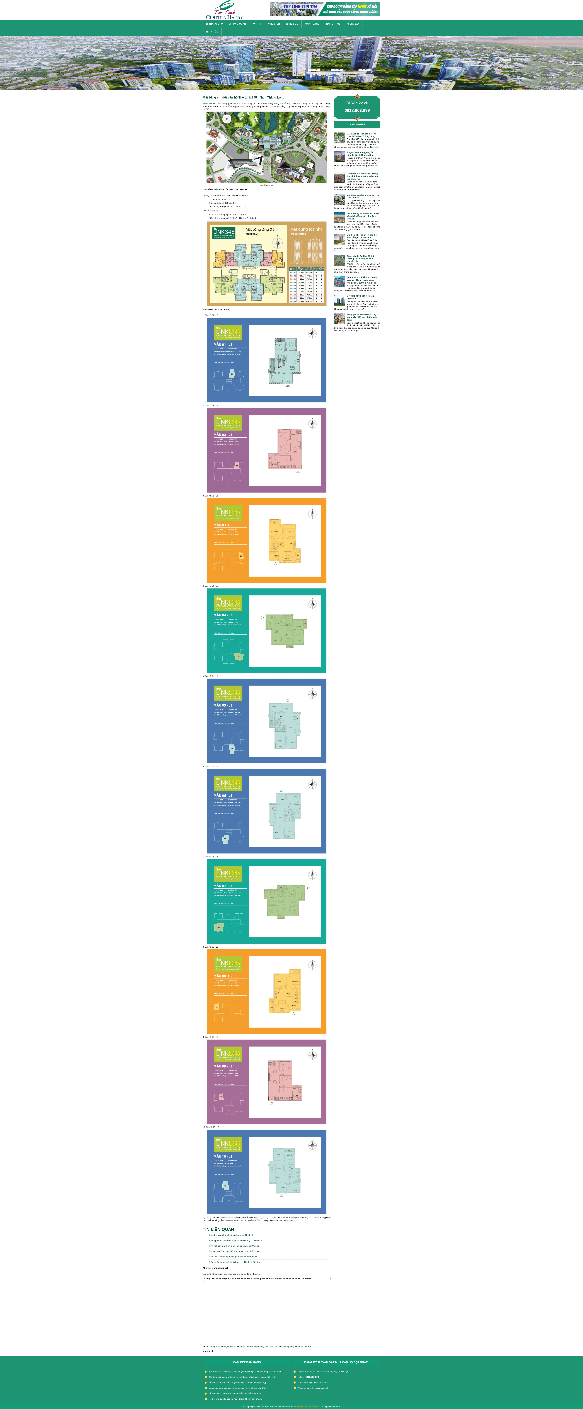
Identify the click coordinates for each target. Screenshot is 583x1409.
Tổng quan (239, 24)
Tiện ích (275, 24)
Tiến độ (293, 24)
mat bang (258, 1346)
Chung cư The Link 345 (214, 195)
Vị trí (257, 24)
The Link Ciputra (303, 1346)
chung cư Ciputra (310, 1217)
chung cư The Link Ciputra (240, 1346)
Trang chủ (215, 24)
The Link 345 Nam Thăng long (279, 1346)
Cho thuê (334, 24)
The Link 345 (209, 103)
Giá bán (354, 24)
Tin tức (213, 32)
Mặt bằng (313, 24)
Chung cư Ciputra (217, 1346)
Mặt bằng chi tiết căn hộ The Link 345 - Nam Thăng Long (243, 97)
